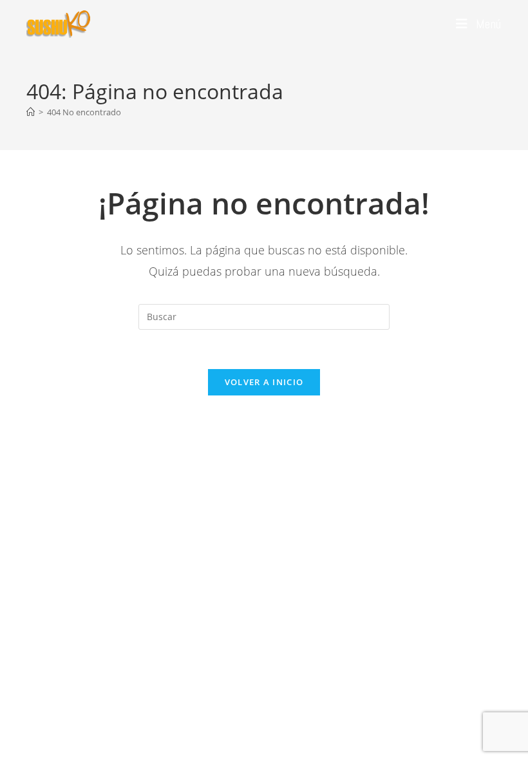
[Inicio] (30, 112)
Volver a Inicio (264, 382)
